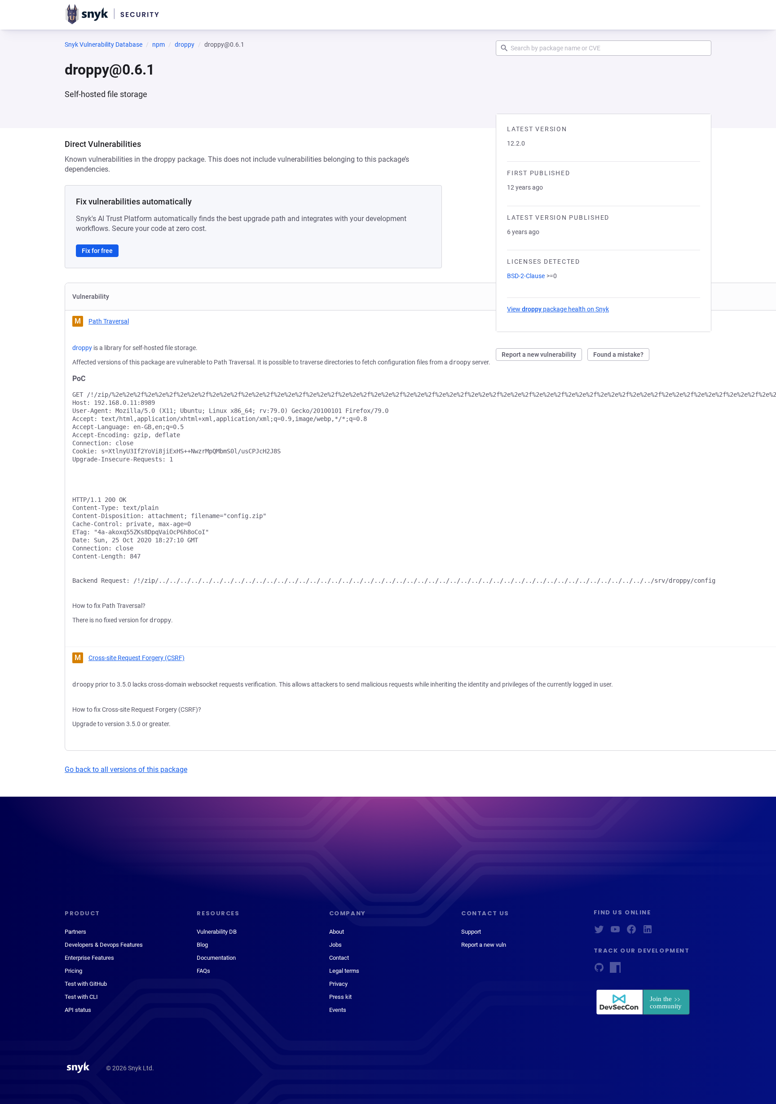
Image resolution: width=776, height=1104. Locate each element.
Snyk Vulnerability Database (103, 44)
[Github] (599, 970)
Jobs (335, 944)
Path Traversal (108, 321)
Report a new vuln (483, 944)
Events (337, 1009)
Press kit (340, 996)
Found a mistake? (618, 354)
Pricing (73, 970)
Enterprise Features (89, 957)
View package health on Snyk (558, 309)
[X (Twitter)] (599, 932)
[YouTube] (615, 932)
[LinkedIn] (647, 932)
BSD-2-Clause (526, 275)
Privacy (338, 983)
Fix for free (97, 250)
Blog (202, 944)
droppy (184, 44)
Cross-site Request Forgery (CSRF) (136, 657)
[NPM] (615, 970)
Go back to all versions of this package (126, 769)
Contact (339, 957)
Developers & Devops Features (104, 944)
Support (471, 931)
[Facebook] (631, 932)
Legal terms (344, 970)
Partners (75, 931)
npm (158, 44)
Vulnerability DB (217, 931)
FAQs (203, 970)
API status (78, 1009)
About (336, 931)
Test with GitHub (86, 983)
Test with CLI (81, 996)
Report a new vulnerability (539, 354)
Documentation (216, 957)
